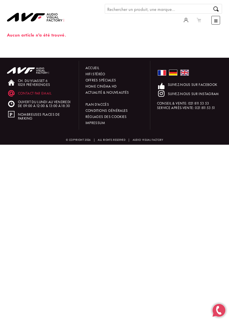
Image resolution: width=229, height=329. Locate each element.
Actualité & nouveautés (107, 92)
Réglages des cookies (106, 116)
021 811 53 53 (198, 103)
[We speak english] (184, 73)
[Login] (186, 19)
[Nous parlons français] (162, 73)
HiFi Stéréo (95, 73)
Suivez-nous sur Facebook (192, 84)
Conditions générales (106, 110)
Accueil (92, 67)
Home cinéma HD (101, 86)
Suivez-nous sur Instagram (193, 93)
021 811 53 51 (205, 107)
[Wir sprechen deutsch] (173, 73)
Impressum (95, 122)
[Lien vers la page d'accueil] (37, 13)
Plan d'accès (97, 104)
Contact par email (34, 93)
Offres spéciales (100, 80)
